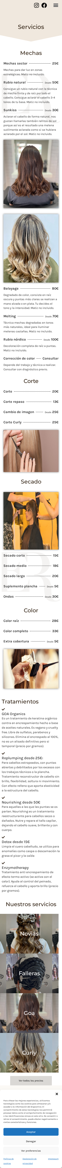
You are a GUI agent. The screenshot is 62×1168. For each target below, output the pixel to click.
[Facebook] (44, 5)
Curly (29, 1052)
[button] (57, 1094)
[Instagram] (36, 5)
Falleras (29, 973)
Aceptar (31, 1131)
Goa (29, 1013)
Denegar (31, 1141)
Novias (29, 933)
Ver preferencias (31, 1150)
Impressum (53, 1159)
